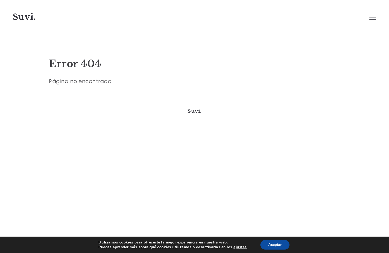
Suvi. (24, 17)
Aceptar (275, 244)
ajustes (240, 247)
